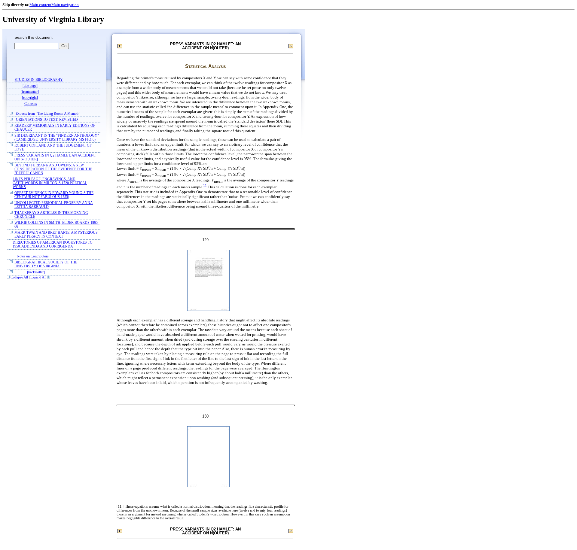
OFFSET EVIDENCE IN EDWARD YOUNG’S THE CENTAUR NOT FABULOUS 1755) (53, 195)
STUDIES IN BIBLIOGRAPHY (39, 80)
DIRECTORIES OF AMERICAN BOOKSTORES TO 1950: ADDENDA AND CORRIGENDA (53, 244)
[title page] (30, 86)
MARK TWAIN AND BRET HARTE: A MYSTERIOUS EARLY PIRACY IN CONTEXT (56, 235)
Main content (40, 4)
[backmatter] (36, 272)
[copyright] (30, 98)
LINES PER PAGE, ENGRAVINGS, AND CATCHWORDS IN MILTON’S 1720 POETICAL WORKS (50, 183)
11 (205, 186)
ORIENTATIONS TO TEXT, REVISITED (47, 120)
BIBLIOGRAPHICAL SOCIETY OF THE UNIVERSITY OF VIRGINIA (45, 264)
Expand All (38, 277)
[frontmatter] (30, 92)
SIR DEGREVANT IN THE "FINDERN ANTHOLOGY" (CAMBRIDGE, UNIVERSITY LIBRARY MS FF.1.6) (56, 137)
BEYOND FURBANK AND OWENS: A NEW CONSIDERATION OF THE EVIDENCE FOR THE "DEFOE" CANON (53, 169)
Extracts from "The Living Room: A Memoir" (48, 114)
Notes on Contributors (33, 256)
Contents (30, 104)
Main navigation (65, 4)
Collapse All (19, 277)
